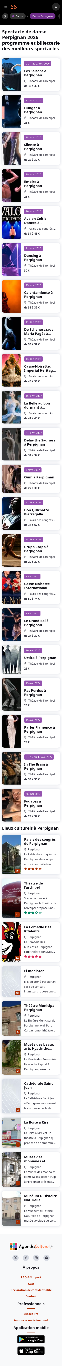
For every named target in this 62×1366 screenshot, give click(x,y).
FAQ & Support (31, 1277)
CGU (31, 1284)
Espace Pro (31, 1314)
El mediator (34, 971)
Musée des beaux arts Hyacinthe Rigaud (39, 1048)
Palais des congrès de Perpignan (40, 841)
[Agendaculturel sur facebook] (26, 1258)
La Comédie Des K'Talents (37, 929)
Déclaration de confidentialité (31, 1290)
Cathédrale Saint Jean (38, 1085)
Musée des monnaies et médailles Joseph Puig (38, 1163)
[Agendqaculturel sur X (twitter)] (15, 1258)
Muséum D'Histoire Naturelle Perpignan (40, 1200)
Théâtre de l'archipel (33, 885)
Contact (31, 1296)
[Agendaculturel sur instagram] (36, 1258)
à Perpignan (35, 73)
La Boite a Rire (36, 1122)
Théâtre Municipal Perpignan (39, 1007)
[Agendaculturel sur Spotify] (46, 1258)
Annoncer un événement (31, 1320)
